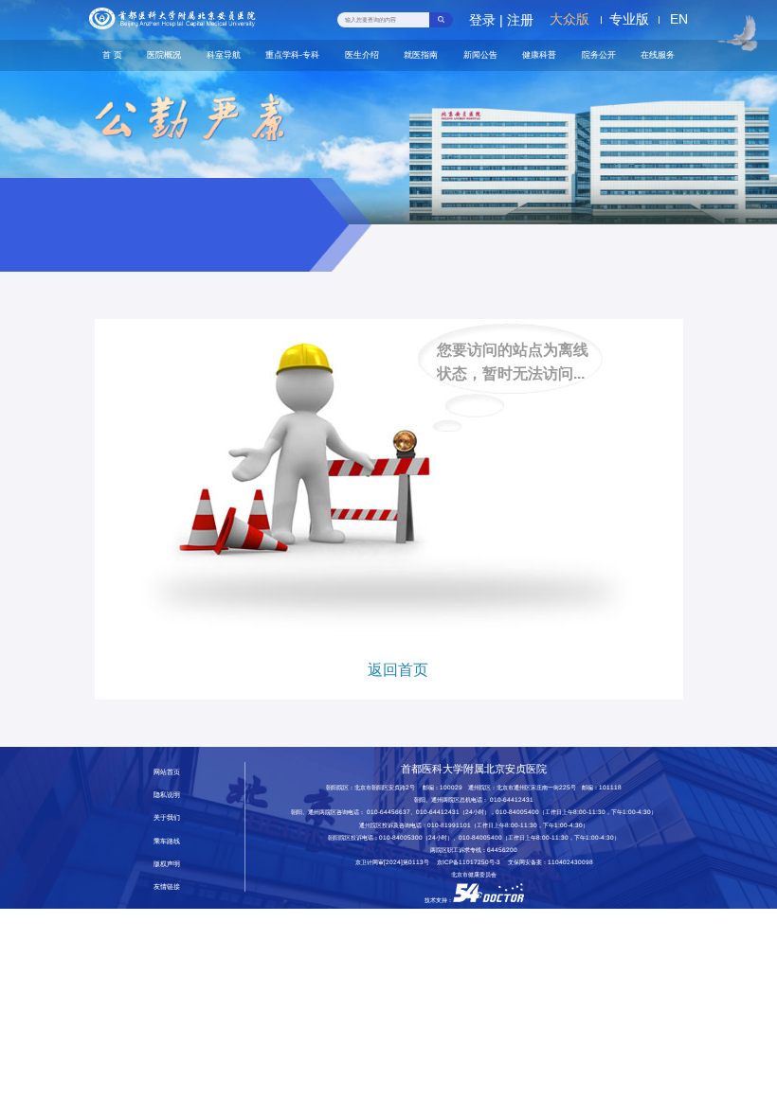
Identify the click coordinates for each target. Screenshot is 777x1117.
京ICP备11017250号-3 (471, 862)
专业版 (629, 19)
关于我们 (167, 817)
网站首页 (167, 772)
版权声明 (167, 864)
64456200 (502, 849)
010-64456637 (388, 811)
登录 (482, 19)
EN (679, 19)
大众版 (569, 19)
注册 (520, 19)
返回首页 (398, 670)
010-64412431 (511, 799)
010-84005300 (401, 837)
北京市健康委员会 (474, 874)
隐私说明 (167, 794)
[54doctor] (488, 899)
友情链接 (167, 886)
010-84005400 (517, 811)
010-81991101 (449, 825)
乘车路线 (167, 841)
